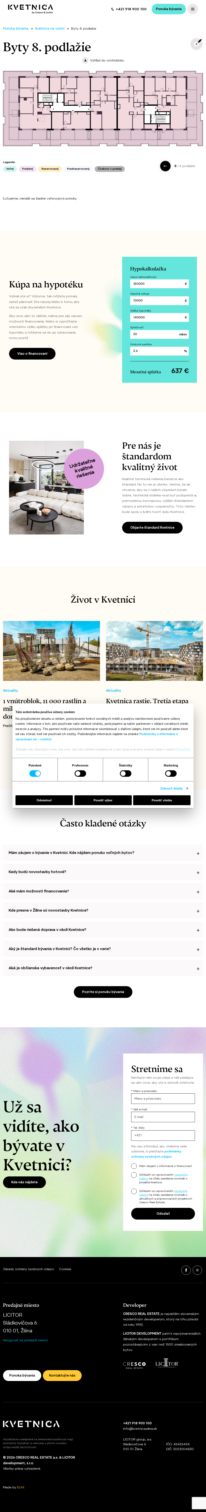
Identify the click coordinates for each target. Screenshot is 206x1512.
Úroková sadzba (141, 344)
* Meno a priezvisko (144, 1091)
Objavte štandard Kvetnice (152, 527)
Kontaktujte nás (62, 1375)
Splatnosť (136, 327)
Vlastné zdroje (139, 293)
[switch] (80, 773)
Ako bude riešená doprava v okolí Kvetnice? (47, 930)
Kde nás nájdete (24, 1182)
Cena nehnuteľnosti (143, 277)
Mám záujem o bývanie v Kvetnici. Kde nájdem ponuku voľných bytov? (71, 853)
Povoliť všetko (162, 800)
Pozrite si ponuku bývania (103, 992)
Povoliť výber (103, 800)
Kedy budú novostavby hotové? (37, 872)
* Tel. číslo (138, 1127)
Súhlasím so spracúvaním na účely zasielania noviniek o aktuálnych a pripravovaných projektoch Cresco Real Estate (165, 1197)
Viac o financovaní (32, 354)
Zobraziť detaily (171, 788)
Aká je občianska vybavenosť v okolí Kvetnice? (50, 968)
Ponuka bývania (169, 9)
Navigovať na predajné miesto (25, 1340)
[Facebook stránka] (186, 1270)
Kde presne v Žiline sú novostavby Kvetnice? (48, 910)
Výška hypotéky (140, 310)
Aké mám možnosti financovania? (39, 891)
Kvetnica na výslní (49, 28)
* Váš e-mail (139, 1109)
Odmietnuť (44, 800)
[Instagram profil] (197, 1270)
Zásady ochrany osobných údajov (28, 1269)
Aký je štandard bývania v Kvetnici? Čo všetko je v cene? (60, 949)
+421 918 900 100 (131, 9)
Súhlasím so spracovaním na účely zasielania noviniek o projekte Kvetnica (163, 1178)
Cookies (65, 1269)
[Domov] (30, 9)
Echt (21, 1487)
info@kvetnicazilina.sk (140, 1429)
